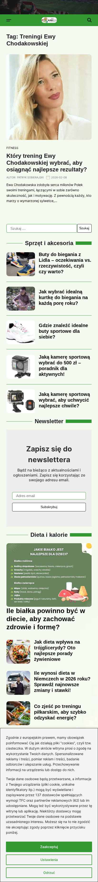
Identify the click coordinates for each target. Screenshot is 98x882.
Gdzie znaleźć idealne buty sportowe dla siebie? (63, 331)
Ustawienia (49, 860)
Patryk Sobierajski (30, 177)
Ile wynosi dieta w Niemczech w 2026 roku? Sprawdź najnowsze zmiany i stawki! (62, 681)
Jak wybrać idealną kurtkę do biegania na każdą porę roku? (63, 297)
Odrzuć (49, 873)
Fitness (12, 148)
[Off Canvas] (8, 20)
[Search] (89, 20)
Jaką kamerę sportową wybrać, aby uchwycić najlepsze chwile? (64, 400)
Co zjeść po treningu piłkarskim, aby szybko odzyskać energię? (60, 712)
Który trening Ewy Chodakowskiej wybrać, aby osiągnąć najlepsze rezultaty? (46, 163)
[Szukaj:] (41, 228)
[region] (49, 805)
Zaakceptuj (49, 847)
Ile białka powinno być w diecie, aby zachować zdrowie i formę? (45, 618)
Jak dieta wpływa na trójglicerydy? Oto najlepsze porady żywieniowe (57, 650)
